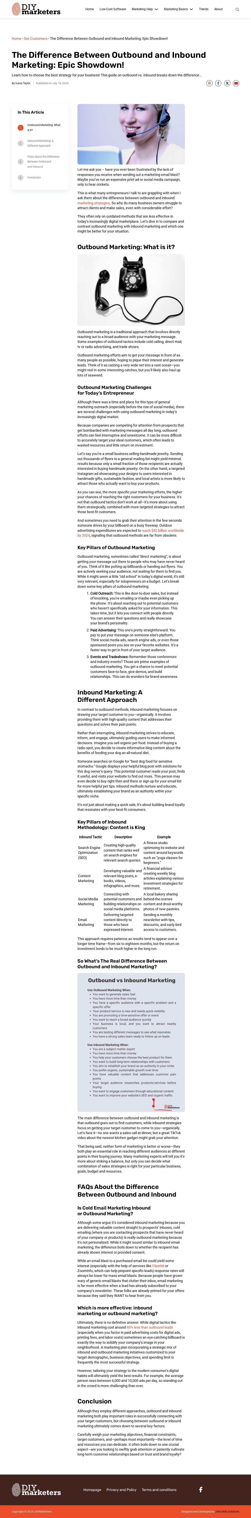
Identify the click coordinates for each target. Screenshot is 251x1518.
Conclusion (34, 177)
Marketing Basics (176, 9)
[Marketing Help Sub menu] (156, 9)
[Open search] (237, 9)
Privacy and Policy (121, 1490)
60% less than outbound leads (150, 1327)
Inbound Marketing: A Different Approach (40, 143)
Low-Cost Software (113, 9)
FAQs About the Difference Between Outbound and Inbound (43, 161)
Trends (203, 9)
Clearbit (158, 1266)
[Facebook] (218, 83)
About (218, 9)
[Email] (236, 83)
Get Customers (35, 38)
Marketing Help (142, 9)
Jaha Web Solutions (227, 1511)
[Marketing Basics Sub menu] (191, 9)
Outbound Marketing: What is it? (43, 127)
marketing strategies (93, 203)
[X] (227, 83)
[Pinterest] (209, 83)
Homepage (92, 1490)
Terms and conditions (159, 1490)
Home (89, 9)
